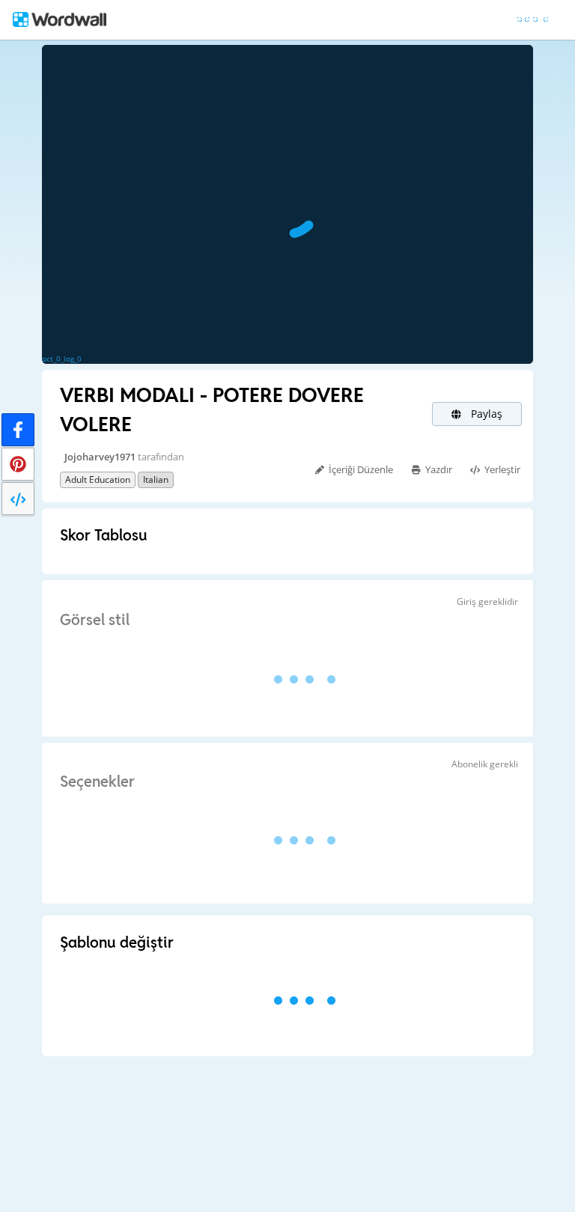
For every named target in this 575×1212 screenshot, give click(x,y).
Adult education (97, 479)
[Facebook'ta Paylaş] (17, 429)
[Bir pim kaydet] (17, 464)
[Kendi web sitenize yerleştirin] (17, 498)
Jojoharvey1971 (100, 456)
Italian (155, 479)
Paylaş (485, 413)
